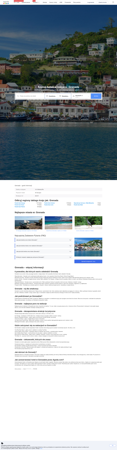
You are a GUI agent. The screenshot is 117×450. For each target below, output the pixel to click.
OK (112, 445)
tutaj (41, 448)
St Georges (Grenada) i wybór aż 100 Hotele (26, 230)
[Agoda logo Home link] (6, 2)
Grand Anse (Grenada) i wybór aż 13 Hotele (56, 230)
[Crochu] (89, 222)
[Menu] (113, 2)
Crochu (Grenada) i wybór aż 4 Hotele (85, 230)
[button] (44, 240)
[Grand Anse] (59, 222)
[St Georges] (29, 222)
